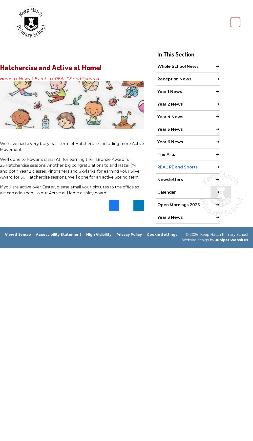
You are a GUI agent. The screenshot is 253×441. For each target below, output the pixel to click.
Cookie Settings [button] (162, 234)
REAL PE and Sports (75, 78)
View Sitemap (18, 234)
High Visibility (98, 234)
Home (6, 78)
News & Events (33, 78)
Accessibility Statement (58, 234)
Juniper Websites (231, 240)
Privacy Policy (129, 234)
